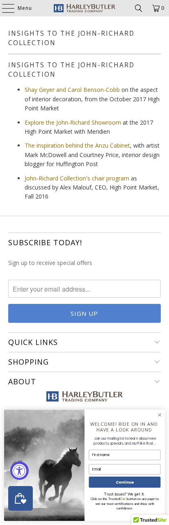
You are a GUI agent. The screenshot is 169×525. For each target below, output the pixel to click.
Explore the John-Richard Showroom (73, 122)
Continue (125, 482)
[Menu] (4, 8)
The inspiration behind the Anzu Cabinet (77, 145)
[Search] (138, 8)
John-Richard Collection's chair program (77, 178)
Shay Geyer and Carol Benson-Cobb (72, 90)
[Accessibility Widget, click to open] (19, 470)
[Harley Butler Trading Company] (84, 8)
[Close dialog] (159, 415)
